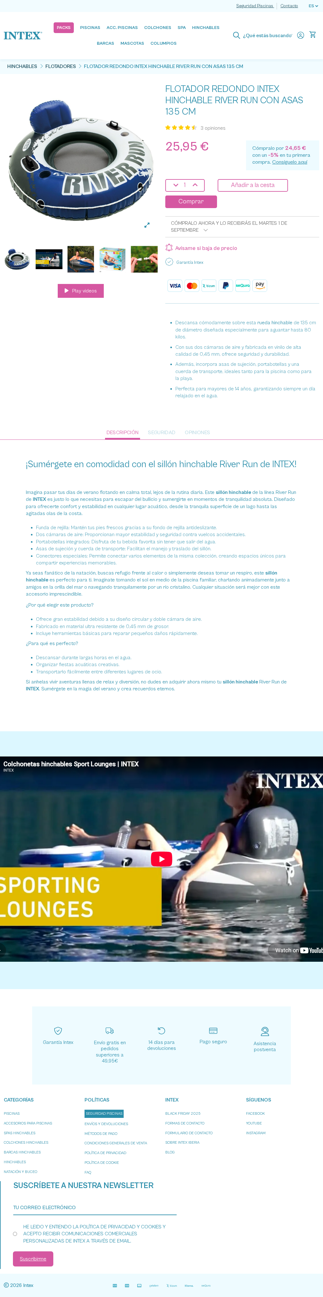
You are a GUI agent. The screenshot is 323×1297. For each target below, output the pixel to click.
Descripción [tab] (123, 432)
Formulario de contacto (189, 1133)
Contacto (289, 5)
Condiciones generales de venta (116, 1143)
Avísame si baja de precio (206, 248)
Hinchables (15, 1162)
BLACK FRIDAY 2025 (183, 1114)
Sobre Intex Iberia (182, 1143)
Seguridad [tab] (161, 432)
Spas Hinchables (19, 1133)
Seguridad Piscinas (255, 5)
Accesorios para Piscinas (28, 1123)
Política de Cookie (102, 1163)
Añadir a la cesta (253, 185)
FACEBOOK (255, 1114)
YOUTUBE (254, 1123)
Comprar (191, 201)
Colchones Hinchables (26, 1143)
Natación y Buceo (20, 1172)
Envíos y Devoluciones (106, 1124)
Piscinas (12, 1114)
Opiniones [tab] (197, 432)
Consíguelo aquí (289, 162)
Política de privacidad (105, 1153)
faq (88, 1172)
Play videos (84, 291)
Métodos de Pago (101, 1134)
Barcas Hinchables (22, 1152)
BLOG (170, 1152)
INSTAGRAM (256, 1133)
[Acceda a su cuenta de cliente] (300, 36)
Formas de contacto (184, 1123)
